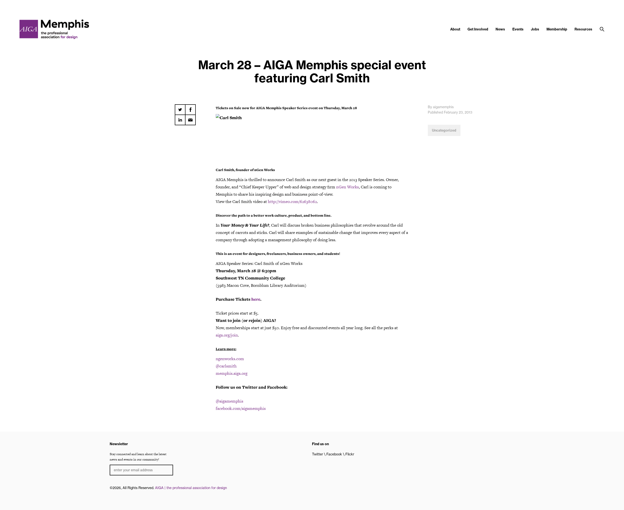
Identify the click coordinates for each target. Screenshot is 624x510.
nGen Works (347, 187)
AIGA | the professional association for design (191, 488)
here (255, 299)
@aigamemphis (229, 401)
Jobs (535, 29)
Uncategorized (444, 130)
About (455, 29)
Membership (556, 29)
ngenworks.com (230, 359)
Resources (583, 29)
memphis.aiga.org (231, 373)
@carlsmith (226, 366)
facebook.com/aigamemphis (241, 408)
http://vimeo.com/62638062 (292, 201)
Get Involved (478, 29)
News (500, 29)
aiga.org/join (227, 335)
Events (518, 29)
